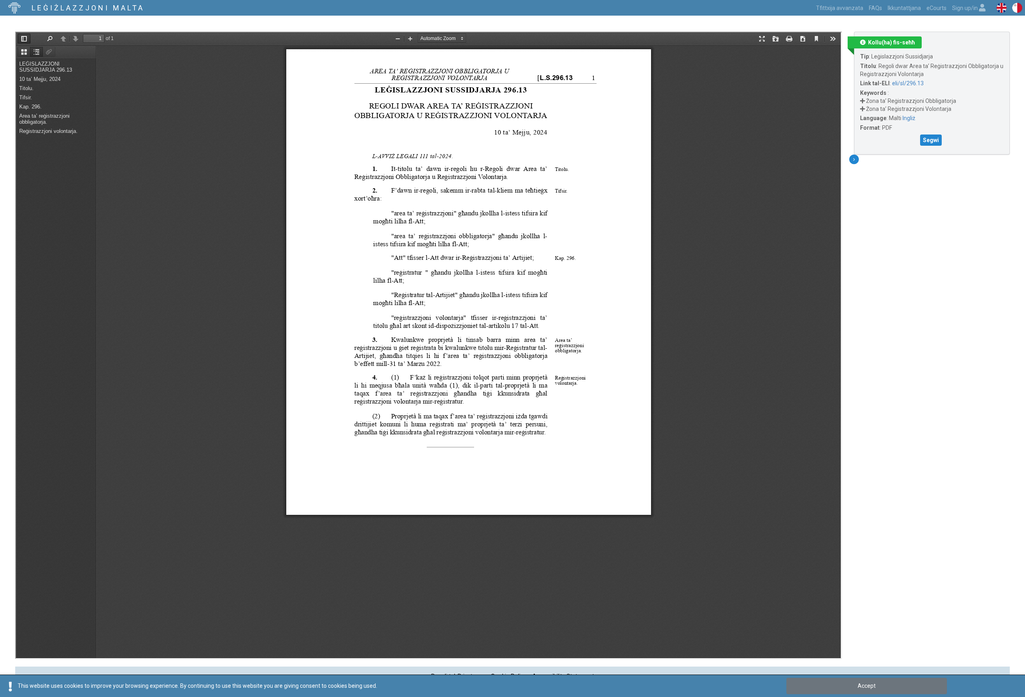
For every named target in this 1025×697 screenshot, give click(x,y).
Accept (867, 686)
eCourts (937, 8)
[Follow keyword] (862, 101)
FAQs (875, 8)
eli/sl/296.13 (908, 83)
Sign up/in (965, 8)
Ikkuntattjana (904, 8)
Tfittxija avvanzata (839, 8)
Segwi (931, 140)
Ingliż (908, 118)
